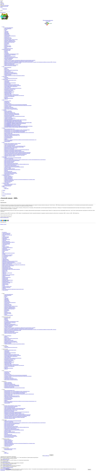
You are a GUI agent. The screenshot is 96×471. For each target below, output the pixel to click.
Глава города (4, 76)
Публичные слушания (6, 282)
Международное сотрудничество (8, 265)
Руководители (6, 350)
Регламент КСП (7, 102)
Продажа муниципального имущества (10, 144)
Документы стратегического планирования (11, 114)
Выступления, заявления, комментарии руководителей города (13, 289)
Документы (4, 109)
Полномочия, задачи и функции (9, 89)
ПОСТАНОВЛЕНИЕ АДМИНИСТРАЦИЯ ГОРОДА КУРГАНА (15, 119)
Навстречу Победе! (5, 246)
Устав (5, 30)
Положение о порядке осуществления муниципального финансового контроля (17, 105)
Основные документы (8, 117)
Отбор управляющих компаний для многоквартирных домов (14, 408)
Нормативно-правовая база (9, 180)
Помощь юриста (5, 279)
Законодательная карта (8, 181)
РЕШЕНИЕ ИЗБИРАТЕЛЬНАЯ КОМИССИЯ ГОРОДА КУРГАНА (15, 127)
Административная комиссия (7, 247)
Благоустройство (5, 250)
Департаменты (6, 81)
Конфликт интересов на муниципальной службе (12, 330)
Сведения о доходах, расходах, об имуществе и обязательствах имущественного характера (19, 60)
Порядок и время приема (8, 176)
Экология (4, 288)
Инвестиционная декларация (9, 161)
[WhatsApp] (6, 220)
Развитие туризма (5, 284)
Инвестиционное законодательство (10, 428)
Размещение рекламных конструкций (10, 147)
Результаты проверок (8, 91)
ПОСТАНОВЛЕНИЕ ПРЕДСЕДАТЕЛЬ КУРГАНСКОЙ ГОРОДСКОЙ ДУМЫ (18, 122)
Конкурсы (6, 52)
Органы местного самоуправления (8, 274)
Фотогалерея (6, 309)
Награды (5, 44)
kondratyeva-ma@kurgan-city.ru (8, 467)
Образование (4, 238)
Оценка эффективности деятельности (10, 86)
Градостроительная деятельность (10, 35)
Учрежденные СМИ (7, 93)
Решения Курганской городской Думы (11, 73)
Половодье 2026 (5, 278)
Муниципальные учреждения (7, 268)
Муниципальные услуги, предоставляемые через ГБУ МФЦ (14, 131)
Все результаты (3, 12)
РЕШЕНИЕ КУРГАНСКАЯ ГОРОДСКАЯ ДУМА (13, 120)
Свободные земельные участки (9, 418)
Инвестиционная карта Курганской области (11, 160)
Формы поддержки (7, 167)
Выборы (3, 253)
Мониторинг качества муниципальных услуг (12, 135)
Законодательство (7, 55)
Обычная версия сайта (4, 6)
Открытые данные (5, 183)
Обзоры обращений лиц (8, 178)
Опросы (5, 47)
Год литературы (5, 256)
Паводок (3, 276)
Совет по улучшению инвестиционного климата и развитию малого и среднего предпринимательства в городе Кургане (25, 159)
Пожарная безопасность (6, 277)
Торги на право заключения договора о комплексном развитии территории (17, 153)
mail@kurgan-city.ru (6, 459)
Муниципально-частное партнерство (10, 173)
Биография (6, 77)
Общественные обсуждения (7, 272)
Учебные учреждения (8, 59)
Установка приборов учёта (6, 286)
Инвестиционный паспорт (9, 162)
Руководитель (6, 101)
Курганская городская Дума (7, 234)
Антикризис (4, 244)
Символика (6, 31)
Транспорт (4, 240)
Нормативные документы (8, 107)
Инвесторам (4, 156)
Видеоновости (6, 310)
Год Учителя (4, 257)
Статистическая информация (9, 96)
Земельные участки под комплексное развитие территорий (14, 155)
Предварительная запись (8, 398)
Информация (4, 8)
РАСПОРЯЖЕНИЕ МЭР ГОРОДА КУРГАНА (12, 125)
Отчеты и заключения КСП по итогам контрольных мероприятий (15, 104)
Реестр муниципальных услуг (9, 128)
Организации (6, 300)
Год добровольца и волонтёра (7, 254)
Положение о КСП (7, 100)
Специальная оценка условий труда (10, 108)
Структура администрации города (10, 80)
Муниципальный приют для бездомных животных (11, 269)
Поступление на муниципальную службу (11, 53)
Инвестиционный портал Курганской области (12, 169)
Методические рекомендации (9, 63)
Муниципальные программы (9, 115)
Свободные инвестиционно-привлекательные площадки (14, 166)
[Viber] (8, 220)
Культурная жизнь (5, 237)
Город (3, 26)
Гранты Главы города (6, 241)
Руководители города (8, 38)
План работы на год (7, 103)
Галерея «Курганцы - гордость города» (11, 39)
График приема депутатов (8, 340)
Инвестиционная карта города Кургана (11, 163)
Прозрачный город (7, 45)
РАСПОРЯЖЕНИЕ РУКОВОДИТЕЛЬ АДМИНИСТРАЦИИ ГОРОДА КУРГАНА (18, 126)
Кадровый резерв (7, 50)
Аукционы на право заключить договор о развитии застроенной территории (17, 152)
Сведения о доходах (7, 106)
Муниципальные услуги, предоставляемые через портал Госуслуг (15, 130)
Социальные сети (7, 182)
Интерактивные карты (8, 184)
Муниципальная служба (6, 49)
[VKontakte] (1, 220)
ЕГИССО (6, 99)
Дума (3, 66)
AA (1, 3)
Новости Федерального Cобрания (10, 65)
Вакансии (6, 51)
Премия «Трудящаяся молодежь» (10, 41)
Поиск (3, 186)
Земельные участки (5, 260)
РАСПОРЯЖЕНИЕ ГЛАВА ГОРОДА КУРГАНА (12, 124)
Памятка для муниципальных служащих (11, 64)
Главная (3, 190)
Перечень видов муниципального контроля (11, 134)
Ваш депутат (6, 69)
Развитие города (7, 34)
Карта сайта (6, 188)
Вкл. (6, 5)
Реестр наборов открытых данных (10, 448)
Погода (3, 245)
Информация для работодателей (9, 56)
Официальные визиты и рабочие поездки (11, 94)
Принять (89, 469)
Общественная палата (6, 239)
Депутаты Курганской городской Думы (11, 70)
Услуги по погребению (8, 140)
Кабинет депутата (7, 339)
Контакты (6, 97)
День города (4, 258)
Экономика (6, 32)
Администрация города (6, 233)
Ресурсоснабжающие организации (10, 172)
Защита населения (7, 87)
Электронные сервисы (8, 136)
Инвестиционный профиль (9, 174)
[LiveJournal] (5, 220)
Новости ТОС (4, 270)
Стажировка (6, 320)
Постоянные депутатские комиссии (10, 72)
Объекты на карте (7, 83)
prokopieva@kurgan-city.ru (7, 464)
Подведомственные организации (10, 82)
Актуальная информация (8, 27)
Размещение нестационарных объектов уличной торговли (14, 151)
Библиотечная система (6, 249)
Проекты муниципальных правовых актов (11, 84)
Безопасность (4, 248)
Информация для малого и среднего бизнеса (10, 261)
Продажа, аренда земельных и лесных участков (12, 143)
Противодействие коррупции (9, 42)
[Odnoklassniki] (2, 220)
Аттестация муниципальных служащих (11, 57)
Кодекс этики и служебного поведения (11, 379)
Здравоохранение (5, 259)
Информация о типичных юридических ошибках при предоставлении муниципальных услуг (20, 139)
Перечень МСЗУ (7, 141)
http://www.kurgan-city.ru (4, 217)
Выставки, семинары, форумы (9, 168)
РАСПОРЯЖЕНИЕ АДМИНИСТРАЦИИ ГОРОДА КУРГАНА (15, 123)
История (5, 29)
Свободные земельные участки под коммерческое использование (15, 154)
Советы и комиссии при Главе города (10, 78)
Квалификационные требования (9, 54)
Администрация (5, 79)
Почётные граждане (7, 37)
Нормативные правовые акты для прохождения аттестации (14, 116)
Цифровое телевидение (6, 287)
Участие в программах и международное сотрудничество (14, 95)
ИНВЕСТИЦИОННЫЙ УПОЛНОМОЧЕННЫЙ (12, 157)
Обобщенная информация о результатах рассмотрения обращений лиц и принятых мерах (19, 179)
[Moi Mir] (4, 220)
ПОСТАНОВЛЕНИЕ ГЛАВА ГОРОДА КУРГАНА (13, 121)
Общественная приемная (8, 98)
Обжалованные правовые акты (9, 112)
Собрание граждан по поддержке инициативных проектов (14, 75)
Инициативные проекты (8, 48)
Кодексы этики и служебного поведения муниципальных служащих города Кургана (18, 61)
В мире (3, 251)
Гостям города (6, 36)
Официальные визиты (6, 275)
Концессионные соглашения (9, 148)
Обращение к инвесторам (8, 158)
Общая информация (7, 28)
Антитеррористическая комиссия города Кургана (12, 88)
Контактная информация (8, 58)
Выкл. (8, 5)
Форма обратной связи (8, 171)
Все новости (4, 232)
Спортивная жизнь (5, 236)
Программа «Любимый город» (9, 40)
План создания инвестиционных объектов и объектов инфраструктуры (16, 164)
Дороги (3, 235)
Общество (4, 273)
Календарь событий (7, 46)
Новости (5, 68)
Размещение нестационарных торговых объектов (12, 150)
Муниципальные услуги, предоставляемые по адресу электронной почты (17, 129)
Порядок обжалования (8, 111)
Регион (3, 285)
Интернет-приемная (7, 74)
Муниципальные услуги (6, 267)
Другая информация (7, 399)
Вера (3, 252)
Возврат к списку (3, 224)
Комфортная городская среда (7, 263)
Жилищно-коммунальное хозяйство (8, 242)
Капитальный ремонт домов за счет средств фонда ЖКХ (14, 409)
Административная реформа (9, 360)
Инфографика (6, 33)
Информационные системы (9, 92)
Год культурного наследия (6, 255)
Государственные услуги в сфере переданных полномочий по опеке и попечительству (19, 132)
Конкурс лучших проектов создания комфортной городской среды (13, 264)
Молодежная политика (6, 266)
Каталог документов (7, 110)
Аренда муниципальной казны (9, 145)
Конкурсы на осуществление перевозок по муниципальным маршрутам (16, 149)
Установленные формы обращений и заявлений (12, 85)
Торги (3, 142)
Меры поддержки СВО (8, 133)
